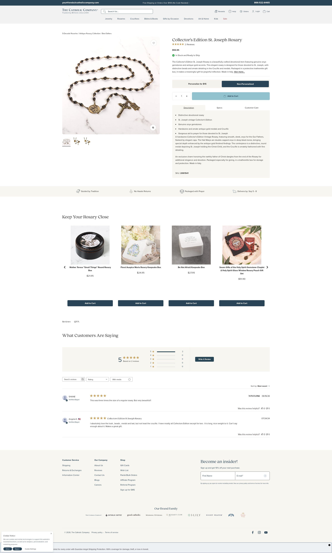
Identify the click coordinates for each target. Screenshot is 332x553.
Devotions (188, 18)
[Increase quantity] (187, 96)
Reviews (98, 470)
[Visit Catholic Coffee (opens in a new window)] (113, 515)
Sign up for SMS (127, 489)
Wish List (124, 470)
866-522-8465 (262, 2)
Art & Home (203, 18)
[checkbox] (154, 43)
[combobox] (97, 379)
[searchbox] (71, 379)
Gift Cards (124, 465)
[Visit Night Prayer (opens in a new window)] (214, 515)
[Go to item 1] (66, 141)
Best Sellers (107, 33)
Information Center (70, 475)
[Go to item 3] (87, 141)
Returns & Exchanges (71, 470)
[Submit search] (104, 11)
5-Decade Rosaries (70, 33)
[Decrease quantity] (176, 96)
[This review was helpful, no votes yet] (262, 408)
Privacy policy (97, 532)
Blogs (96, 480)
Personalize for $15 (197, 83)
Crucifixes (134, 18)
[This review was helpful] (262, 434)
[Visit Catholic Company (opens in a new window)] (93, 515)
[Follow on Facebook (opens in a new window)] (252, 532)
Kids (216, 18)
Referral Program (128, 484)
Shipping (66, 465)
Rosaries (121, 18)
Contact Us (99, 475)
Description (189, 107)
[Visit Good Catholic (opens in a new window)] (134, 515)
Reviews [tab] (66, 321)
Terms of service (111, 532)
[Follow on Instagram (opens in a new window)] (259, 532)
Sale (225, 18)
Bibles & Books (151, 18)
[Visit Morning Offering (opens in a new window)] (154, 515)
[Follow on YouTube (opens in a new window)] (266, 532)
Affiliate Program (127, 480)
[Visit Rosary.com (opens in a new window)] (174, 515)
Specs (219, 107)
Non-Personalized (245, 84)
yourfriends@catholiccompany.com (80, 2)
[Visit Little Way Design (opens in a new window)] (243, 515)
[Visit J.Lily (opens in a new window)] (194, 515)
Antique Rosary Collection (89, 33)
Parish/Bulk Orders (128, 475)
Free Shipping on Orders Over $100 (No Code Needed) (166, 2)
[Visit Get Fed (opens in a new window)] (231, 515)
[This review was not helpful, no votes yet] (267, 408)
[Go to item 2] (77, 141)
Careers (97, 484)
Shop (122, 460)
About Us (98, 465)
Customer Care (251, 107)
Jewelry (108, 18)
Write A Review (204, 359)
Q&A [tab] (76, 321)
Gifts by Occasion (171, 18)
